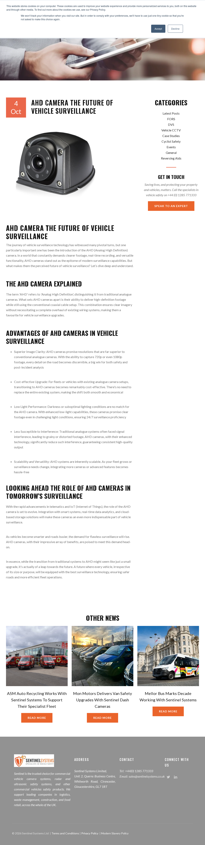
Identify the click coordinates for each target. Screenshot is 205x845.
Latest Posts (171, 113)
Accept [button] (158, 28)
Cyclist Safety (171, 141)
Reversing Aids (171, 158)
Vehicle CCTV (171, 130)
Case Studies (171, 136)
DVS (171, 124)
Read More (37, 717)
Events (171, 147)
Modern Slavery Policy (115, 833)
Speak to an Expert (171, 206)
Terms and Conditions (65, 833)
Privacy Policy (89, 833)
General (171, 152)
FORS (171, 119)
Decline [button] (175, 28)
